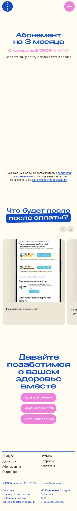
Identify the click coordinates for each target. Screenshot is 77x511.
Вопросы (47, 461)
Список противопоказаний (19, 501)
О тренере (10, 471)
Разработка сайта (52, 483)
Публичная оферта (14, 498)
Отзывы (46, 456)
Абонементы (11, 466)
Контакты (48, 466)
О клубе (8, 456)
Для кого (9, 461)
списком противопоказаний (49, 179)
